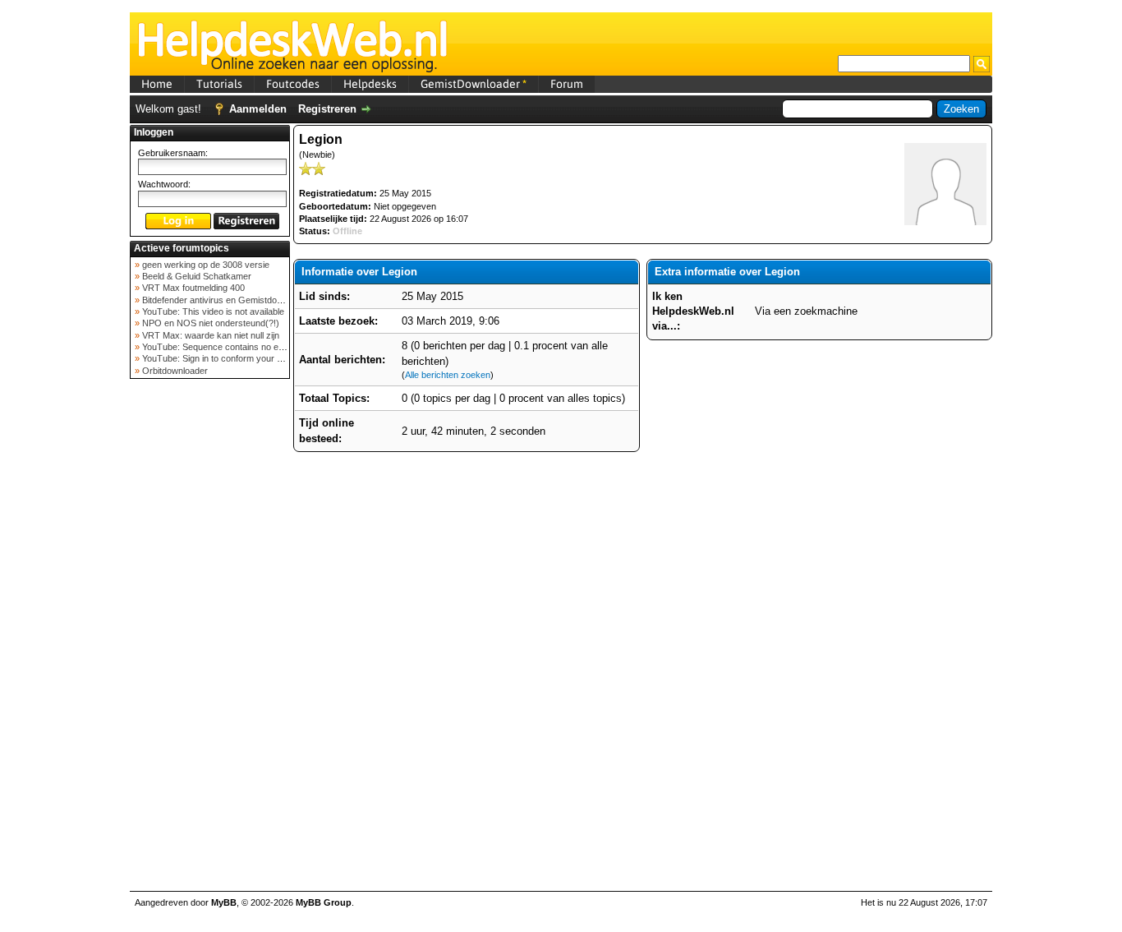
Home (156, 83)
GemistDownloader (474, 83)
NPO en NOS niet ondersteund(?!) (209, 323)
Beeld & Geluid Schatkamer (195, 276)
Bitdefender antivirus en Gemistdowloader (224, 300)
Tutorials (219, 83)
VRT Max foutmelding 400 (192, 288)
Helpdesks (370, 83)
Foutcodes (293, 83)
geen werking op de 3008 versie (204, 265)
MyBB (224, 902)
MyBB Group (324, 902)
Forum (566, 83)
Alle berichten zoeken (447, 375)
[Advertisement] (210, 644)
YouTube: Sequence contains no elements (225, 347)
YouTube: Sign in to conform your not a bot (225, 358)
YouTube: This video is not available (212, 311)
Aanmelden (258, 109)
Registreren (327, 109)
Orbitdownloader (174, 371)
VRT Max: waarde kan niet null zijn (209, 335)
